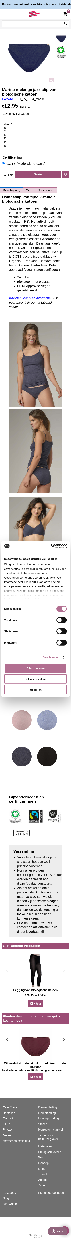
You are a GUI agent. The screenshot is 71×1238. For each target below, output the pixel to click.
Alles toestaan (36, 668)
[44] (36, 142)
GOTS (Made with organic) (25, 163)
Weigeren (35, 689)
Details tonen (50, 657)
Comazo (7, 99)
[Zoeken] (65, 24)
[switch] (61, 620)
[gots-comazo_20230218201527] (61, 52)
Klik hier (35, 1003)
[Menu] (4, 14)
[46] (36, 146)
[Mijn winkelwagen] (65, 14)
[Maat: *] (36, 124)
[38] (36, 131)
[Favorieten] (65, 174)
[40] (36, 135)
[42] (36, 139)
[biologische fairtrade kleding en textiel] (35, 14)
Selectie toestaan (35, 679)
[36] (36, 128)
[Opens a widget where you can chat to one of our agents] (57, 1231)
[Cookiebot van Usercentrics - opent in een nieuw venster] (51, 546)
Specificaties (46, 190)
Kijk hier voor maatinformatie (30, 298)
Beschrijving (11, 190)
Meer (29, 190)
